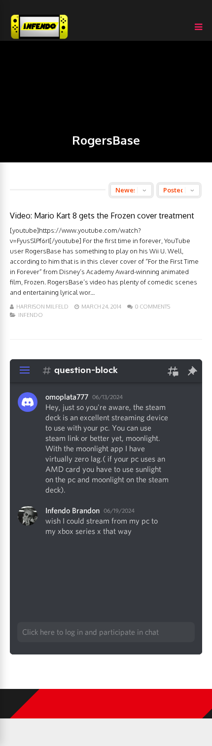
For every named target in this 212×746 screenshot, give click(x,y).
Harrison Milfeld (42, 306)
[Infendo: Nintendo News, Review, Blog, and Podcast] (39, 38)
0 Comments (152, 306)
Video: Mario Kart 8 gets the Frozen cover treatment (102, 215)
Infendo (30, 314)
